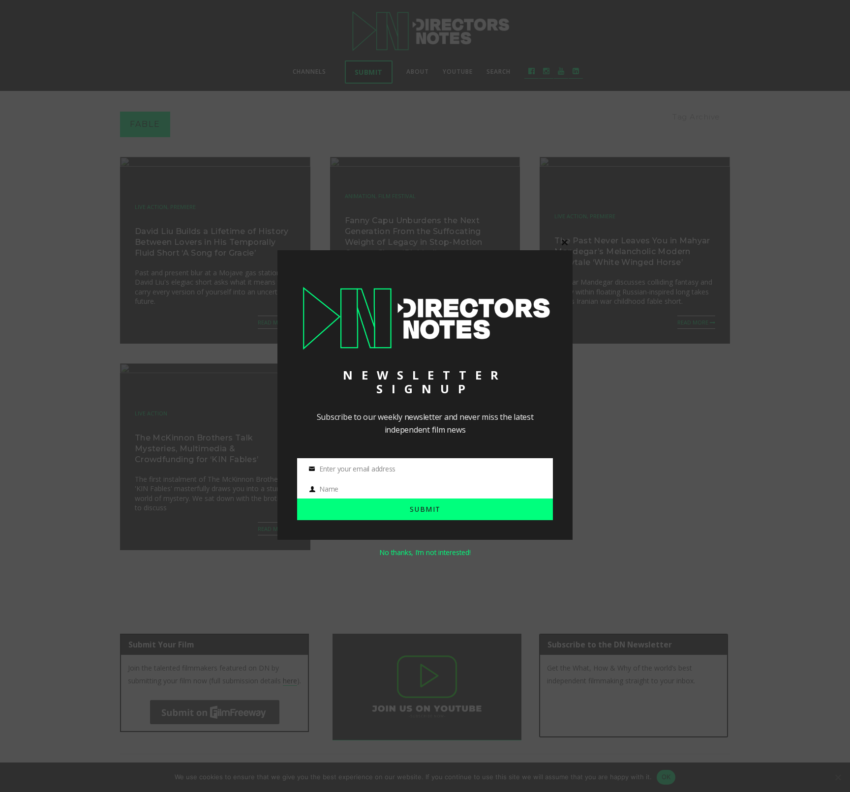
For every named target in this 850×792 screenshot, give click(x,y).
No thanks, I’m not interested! (424, 552)
